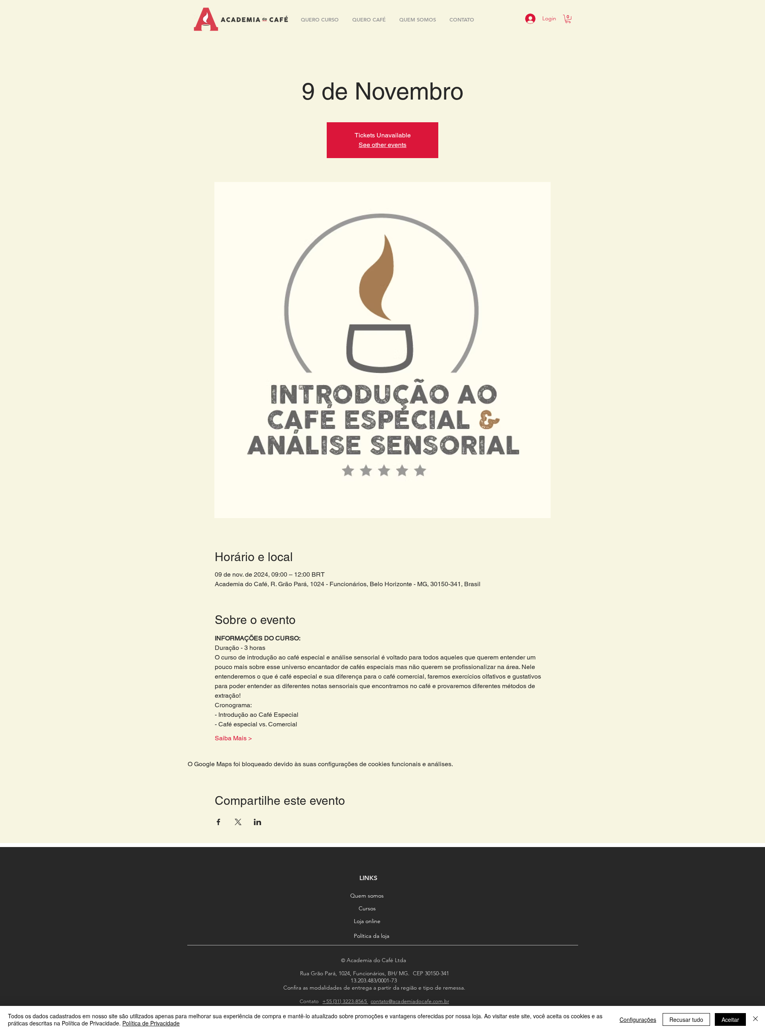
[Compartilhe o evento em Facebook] (218, 822)
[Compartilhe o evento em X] (238, 822)
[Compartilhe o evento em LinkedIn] (257, 822)
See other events (382, 145)
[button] (568, 19)
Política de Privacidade (151, 1023)
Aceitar (730, 1019)
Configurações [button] (638, 1019)
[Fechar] (755, 1019)
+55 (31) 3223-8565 (345, 1001)
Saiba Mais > (233, 738)
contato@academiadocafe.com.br (410, 1001)
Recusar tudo (686, 1019)
